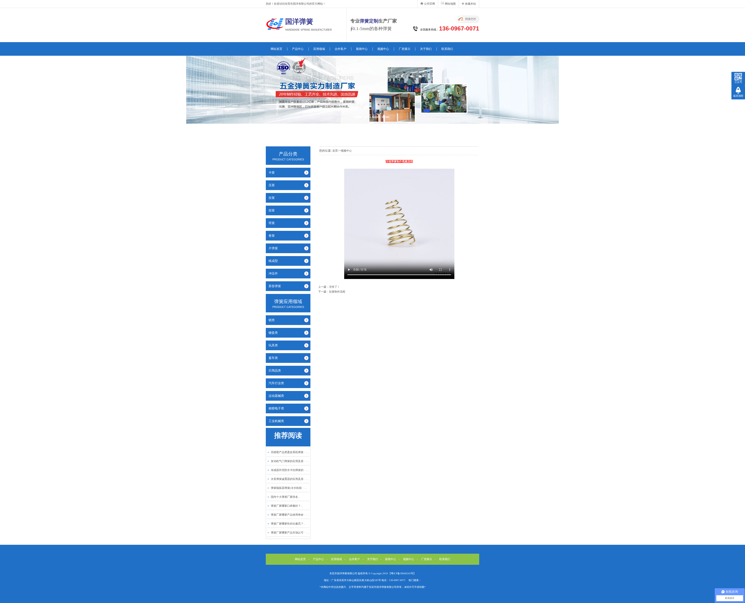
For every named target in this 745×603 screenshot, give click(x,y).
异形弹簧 (275, 286)
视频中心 (383, 48)
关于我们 (426, 48)
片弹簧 (273, 248)
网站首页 (276, 48)
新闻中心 (362, 48)
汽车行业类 (276, 383)
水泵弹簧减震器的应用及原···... (290, 479)
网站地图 (450, 3)
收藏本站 (470, 3)
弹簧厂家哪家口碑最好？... (287, 505)
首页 (335, 150)
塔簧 (272, 223)
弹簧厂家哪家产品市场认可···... (290, 532)
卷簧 (272, 235)
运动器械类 (276, 395)
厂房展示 (404, 48)
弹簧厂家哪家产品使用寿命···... (290, 514)
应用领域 (319, 48)
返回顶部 (738, 95)
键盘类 (273, 332)
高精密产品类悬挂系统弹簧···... (290, 452)
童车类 (273, 358)
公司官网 (429, 3)
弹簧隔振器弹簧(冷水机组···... (289, 488)
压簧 (272, 185)
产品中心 (298, 48)
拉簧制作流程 (337, 291)
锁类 (272, 320)
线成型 (273, 260)
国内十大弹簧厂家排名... (285, 496)
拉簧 (272, 197)
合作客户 (340, 48)
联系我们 (447, 48)
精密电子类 (276, 408)
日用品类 (275, 370)
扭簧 (272, 210)
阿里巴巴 (470, 19)
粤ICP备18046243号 (402, 573)
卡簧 (272, 172)
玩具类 (273, 345)
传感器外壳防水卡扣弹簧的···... (290, 470)
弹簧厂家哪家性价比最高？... (288, 523)
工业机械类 (276, 421)
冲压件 (273, 273)
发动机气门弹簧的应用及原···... (290, 461)
